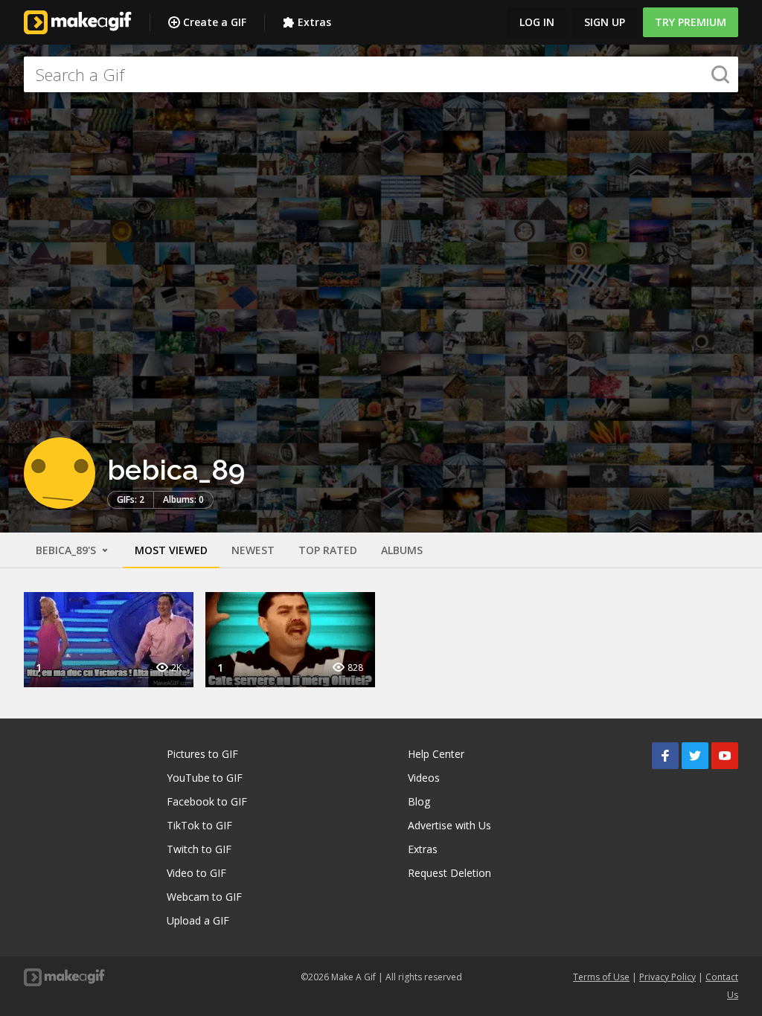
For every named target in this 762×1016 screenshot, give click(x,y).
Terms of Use (601, 977)
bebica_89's (67, 550)
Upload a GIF (198, 920)
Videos (424, 778)
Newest (253, 550)
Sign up (604, 22)
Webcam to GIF (204, 897)
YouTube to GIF (205, 778)
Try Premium (690, 22)
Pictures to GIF (202, 754)
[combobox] (381, 74)
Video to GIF (196, 873)
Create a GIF (214, 22)
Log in (536, 22)
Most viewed (171, 550)
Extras (314, 22)
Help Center (436, 754)
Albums (402, 550)
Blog (419, 801)
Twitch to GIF (199, 849)
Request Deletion (449, 873)
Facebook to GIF (207, 801)
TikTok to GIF (199, 825)
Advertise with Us (449, 825)
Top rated (327, 550)
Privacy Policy (667, 977)
